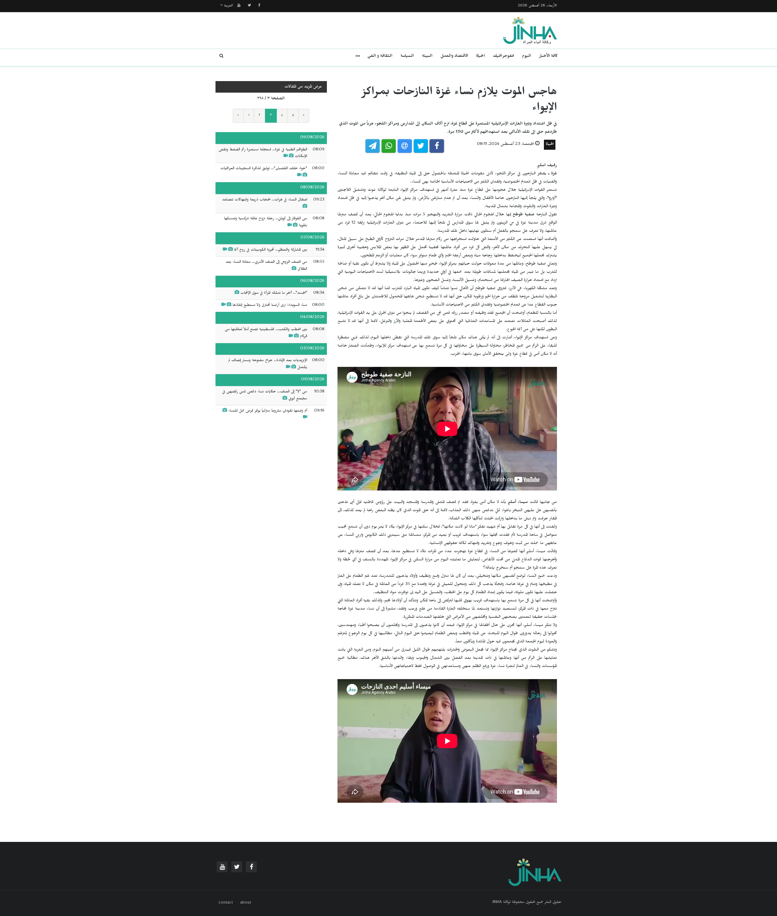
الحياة (480, 56)
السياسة (407, 56)
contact (226, 903)
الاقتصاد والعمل (454, 56)
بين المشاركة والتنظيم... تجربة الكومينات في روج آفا (270, 250)
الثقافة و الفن (379, 56)
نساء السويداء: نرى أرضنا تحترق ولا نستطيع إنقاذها (269, 305)
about (245, 903)
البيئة (427, 56)
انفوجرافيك (503, 56)
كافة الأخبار (548, 56)
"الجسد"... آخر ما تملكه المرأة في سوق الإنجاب (273, 293)
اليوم (526, 56)
